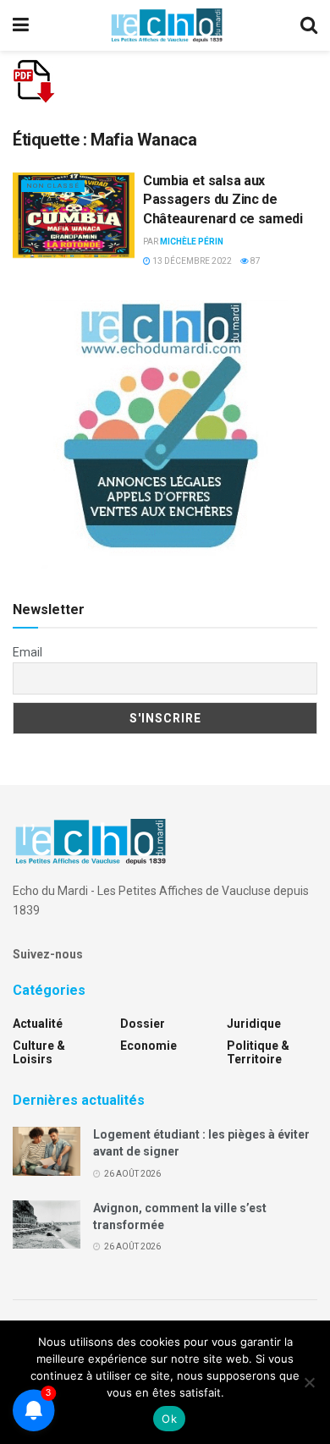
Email (27, 652)
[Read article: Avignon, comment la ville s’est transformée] (46, 1224)
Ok (169, 1418)
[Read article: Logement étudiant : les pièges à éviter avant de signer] (46, 1151)
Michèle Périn (191, 241)
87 (255, 261)
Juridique (254, 1023)
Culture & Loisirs (39, 1052)
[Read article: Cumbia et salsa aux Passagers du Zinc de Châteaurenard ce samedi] (74, 215)
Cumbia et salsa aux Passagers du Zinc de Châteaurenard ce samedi (223, 200)
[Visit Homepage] (166, 25)
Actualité (38, 1023)
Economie (148, 1045)
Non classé (53, 185)
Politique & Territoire (258, 1052)
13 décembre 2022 (191, 261)
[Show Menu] (21, 25)
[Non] (308, 1382)
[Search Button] (308, 25)
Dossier (142, 1023)
